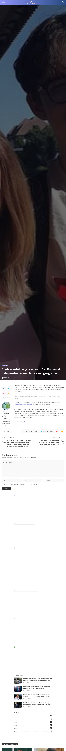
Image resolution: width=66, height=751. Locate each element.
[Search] (62, 2)
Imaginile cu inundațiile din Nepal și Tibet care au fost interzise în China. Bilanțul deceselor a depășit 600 (37, 679)
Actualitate (16, 715)
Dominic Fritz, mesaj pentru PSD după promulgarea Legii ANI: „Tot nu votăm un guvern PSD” (36, 687)
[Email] (8, 393)
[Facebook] (4, 389)
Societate (16, 731)
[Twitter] (8, 389)
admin (5, 377)
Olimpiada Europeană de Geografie (24, 404)
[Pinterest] (4, 393)
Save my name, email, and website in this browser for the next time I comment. (20, 484)
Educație (5, 365)
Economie (16, 719)
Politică (15, 728)
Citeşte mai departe (20, 422)
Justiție (15, 725)
